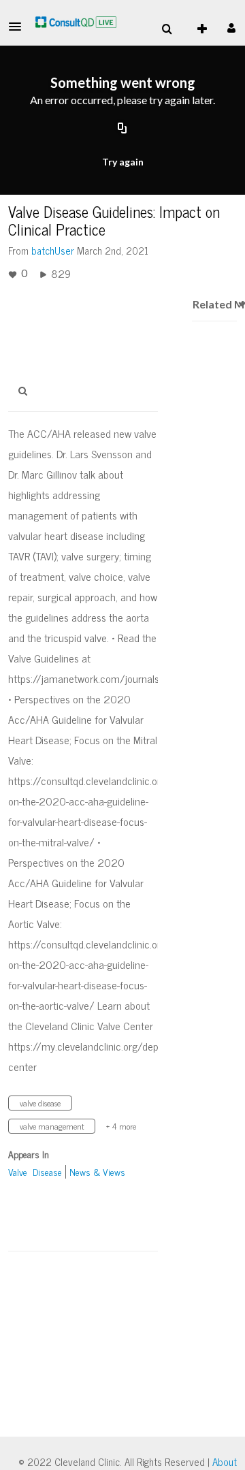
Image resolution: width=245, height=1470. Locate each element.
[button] (19, 26)
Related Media (214, 304)
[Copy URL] (122, 129)
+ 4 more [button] (121, 1126)
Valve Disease (35, 1171)
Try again (123, 161)
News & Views (97, 1171)
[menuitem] (166, 29)
